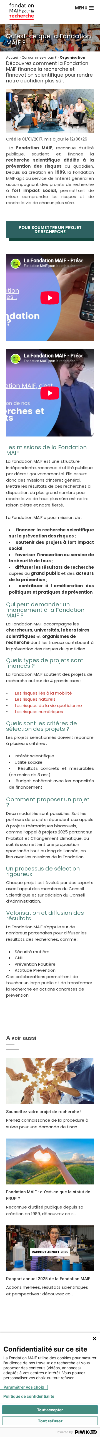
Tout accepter (50, 1409)
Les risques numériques (39, 711)
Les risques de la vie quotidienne (49, 705)
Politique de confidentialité (28, 1396)
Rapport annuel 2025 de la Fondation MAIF (48, 1278)
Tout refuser (50, 1420)
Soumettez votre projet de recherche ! (43, 1111)
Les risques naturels (36, 699)
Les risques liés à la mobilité (44, 693)
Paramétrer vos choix (24, 1387)
